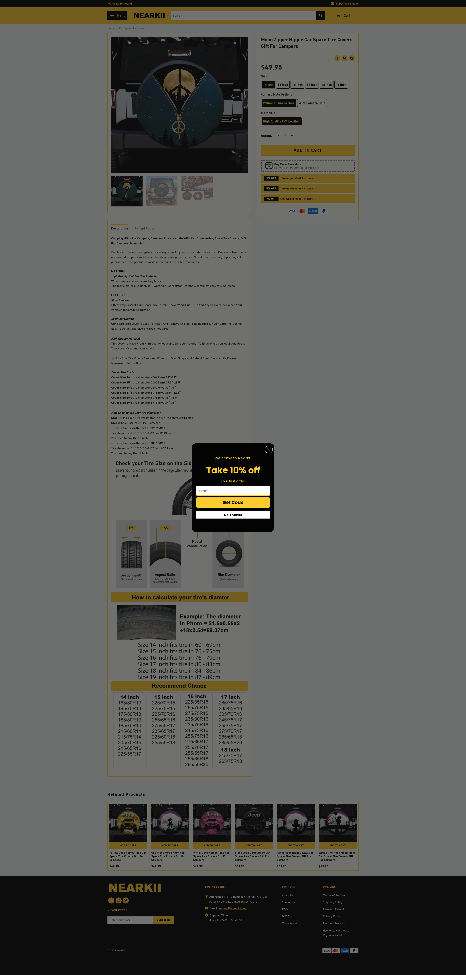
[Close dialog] (268, 449)
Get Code (233, 502)
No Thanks (233, 515)
